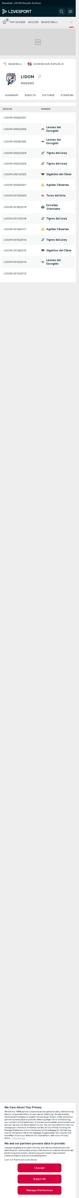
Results (30, 95)
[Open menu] (70, 11)
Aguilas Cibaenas (57, 185)
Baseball (15, 64)
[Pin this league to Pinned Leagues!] (39, 76)
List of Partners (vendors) (20, 1159)
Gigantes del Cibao (59, 174)
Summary (11, 95)
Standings (68, 95)
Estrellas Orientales (53, 207)
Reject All (39, 1179)
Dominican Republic (48, 64)
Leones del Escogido (53, 129)
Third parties (18, 1138)
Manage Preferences (39, 1190)
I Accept (39, 1167)
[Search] (61, 11)
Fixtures (48, 95)
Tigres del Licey (56, 153)
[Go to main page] (22, 11)
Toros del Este (56, 195)
